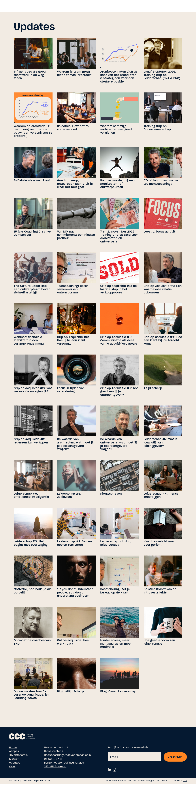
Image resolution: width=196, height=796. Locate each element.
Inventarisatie (18, 755)
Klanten (14, 758)
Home (13, 747)
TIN (185, 780)
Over (12, 766)
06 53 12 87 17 (53, 758)
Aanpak (14, 751)
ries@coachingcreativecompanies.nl (67, 755)
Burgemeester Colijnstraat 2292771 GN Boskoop (64, 764)
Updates (14, 762)
